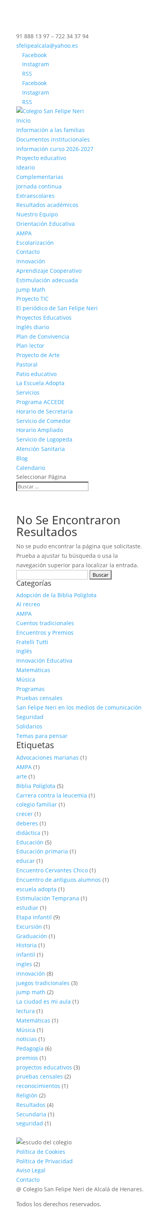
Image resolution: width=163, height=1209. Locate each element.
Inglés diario (32, 327)
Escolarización (35, 242)
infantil (25, 954)
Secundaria (31, 1114)
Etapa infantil (34, 917)
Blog (22, 458)
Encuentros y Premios (45, 632)
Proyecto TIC (32, 298)
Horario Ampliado (39, 430)
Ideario (25, 167)
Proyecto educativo (41, 158)
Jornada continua (39, 186)
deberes (27, 823)
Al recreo (28, 604)
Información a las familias (50, 130)
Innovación (30, 261)
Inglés (24, 651)
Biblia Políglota (35, 786)
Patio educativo (36, 374)
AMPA (24, 233)
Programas (30, 689)
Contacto (28, 251)
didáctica (28, 832)
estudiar (27, 907)
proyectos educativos (44, 1067)
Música (25, 679)
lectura (25, 1011)
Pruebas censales (39, 698)
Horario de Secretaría (44, 411)
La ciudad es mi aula (43, 1001)
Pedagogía (30, 1048)
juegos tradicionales (43, 983)
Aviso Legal (30, 1170)
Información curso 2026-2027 (54, 149)
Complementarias (39, 177)
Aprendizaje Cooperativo (49, 270)
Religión (27, 1095)
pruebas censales (39, 1076)
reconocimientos (38, 1086)
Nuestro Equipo (37, 214)
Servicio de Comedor (43, 421)
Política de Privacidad (44, 1161)
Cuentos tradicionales (45, 623)
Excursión (29, 926)
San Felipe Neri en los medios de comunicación (79, 707)
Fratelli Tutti (32, 642)
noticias (26, 1039)
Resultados (30, 1104)
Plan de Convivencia (42, 336)
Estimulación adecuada (47, 280)
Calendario (30, 467)
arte (21, 776)
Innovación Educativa (44, 660)
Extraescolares (35, 195)
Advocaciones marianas (47, 757)
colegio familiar (36, 804)
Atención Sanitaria (40, 449)
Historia (26, 945)
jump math (30, 992)
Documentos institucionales (53, 139)
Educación (30, 842)
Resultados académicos (47, 205)
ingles (24, 964)
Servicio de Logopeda (44, 439)
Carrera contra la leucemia (51, 795)
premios (27, 1058)
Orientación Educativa (45, 223)
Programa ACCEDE (40, 402)
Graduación (31, 936)
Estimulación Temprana (47, 898)
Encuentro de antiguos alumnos (58, 879)
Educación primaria (42, 851)
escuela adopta (36, 889)
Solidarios (29, 726)
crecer (24, 814)
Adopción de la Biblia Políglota (56, 595)
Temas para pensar (42, 736)
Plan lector (30, 345)
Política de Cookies (40, 1151)
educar (25, 860)
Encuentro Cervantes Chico (52, 870)
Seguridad (30, 717)
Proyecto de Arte (38, 355)
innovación (30, 973)
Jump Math (30, 289)
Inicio (23, 120)
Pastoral (27, 364)
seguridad (29, 1123)
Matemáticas (33, 670)
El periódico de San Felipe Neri (57, 308)
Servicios (28, 392)
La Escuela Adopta (40, 383)
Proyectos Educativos (44, 317)
